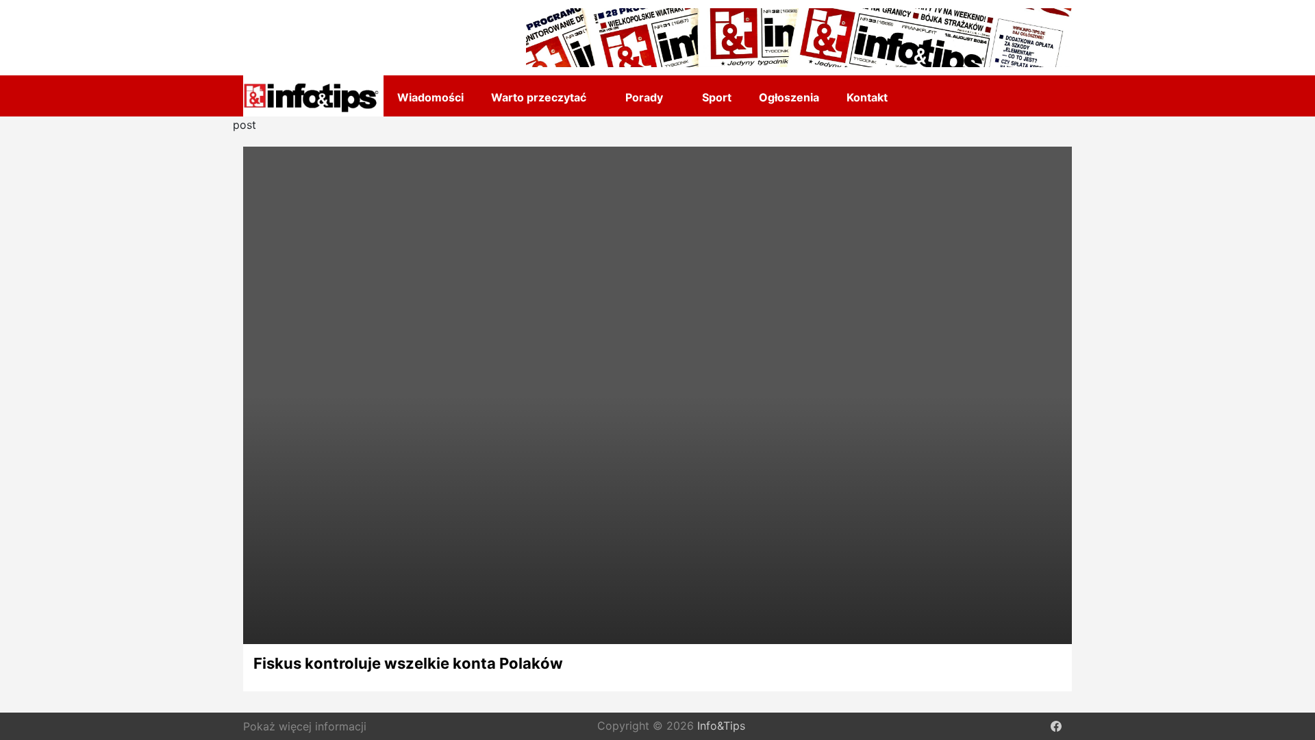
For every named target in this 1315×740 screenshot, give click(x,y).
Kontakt (867, 97)
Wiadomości (430, 97)
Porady (644, 97)
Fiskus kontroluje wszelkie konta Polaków (408, 663)
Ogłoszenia (789, 97)
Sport (716, 97)
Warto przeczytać (538, 97)
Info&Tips (721, 726)
